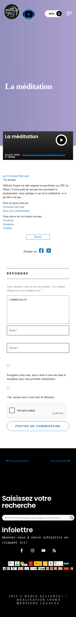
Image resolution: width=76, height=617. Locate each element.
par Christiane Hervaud (15, 176)
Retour (38, 236)
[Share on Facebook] (41, 251)
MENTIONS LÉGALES (38, 603)
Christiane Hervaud (13, 206)
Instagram (8, 224)
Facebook (8, 220)
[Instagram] (32, 550)
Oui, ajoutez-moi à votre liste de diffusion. (31, 397)
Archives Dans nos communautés (43, 154)
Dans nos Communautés (16, 210)
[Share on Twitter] (48, 251)
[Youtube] (43, 550)
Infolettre (17, 530)
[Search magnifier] (71, 517)
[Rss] (54, 550)
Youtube (7, 228)
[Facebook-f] (21, 550)
